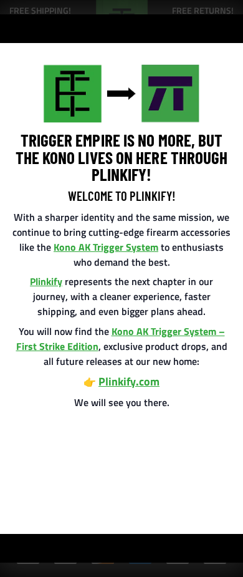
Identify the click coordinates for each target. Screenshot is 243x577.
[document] (121, 288)
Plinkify (46, 281)
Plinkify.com (129, 381)
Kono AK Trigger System (106, 247)
